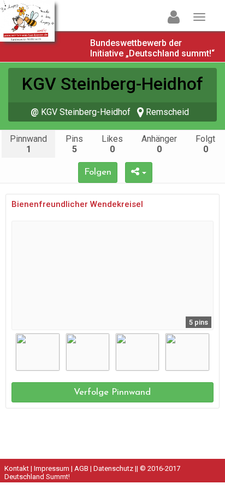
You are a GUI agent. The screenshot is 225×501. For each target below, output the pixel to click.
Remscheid (166, 112)
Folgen (97, 172)
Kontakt (16, 468)
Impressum (51, 468)
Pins (74, 144)
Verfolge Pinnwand (112, 392)
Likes (112, 144)
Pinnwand (28, 144)
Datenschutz (113, 468)
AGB (81, 468)
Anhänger (159, 144)
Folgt (205, 144)
